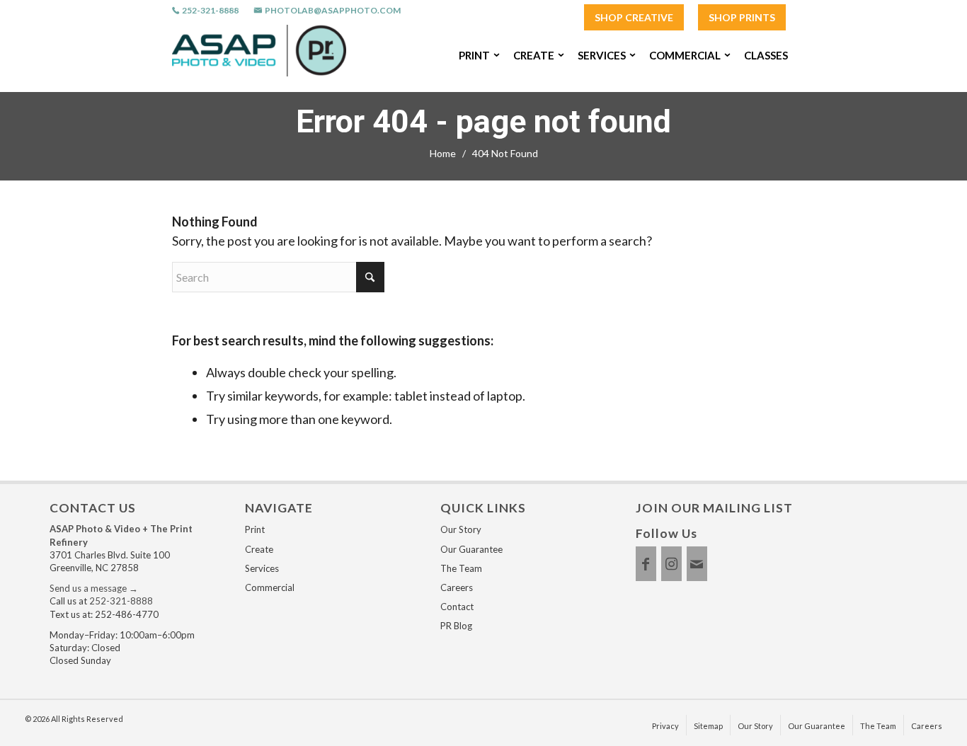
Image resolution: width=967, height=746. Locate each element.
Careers (456, 587)
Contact (457, 606)
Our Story (460, 529)
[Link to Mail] (697, 563)
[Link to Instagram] (671, 563)
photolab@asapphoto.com (333, 10)
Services (262, 568)
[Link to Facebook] (646, 563)
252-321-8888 (210, 10)
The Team (461, 568)
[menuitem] (634, 18)
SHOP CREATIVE (634, 17)
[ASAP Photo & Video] (259, 55)
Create (259, 549)
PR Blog (456, 625)
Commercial (269, 587)
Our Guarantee (471, 549)
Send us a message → (94, 588)
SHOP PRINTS (742, 17)
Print (255, 529)
